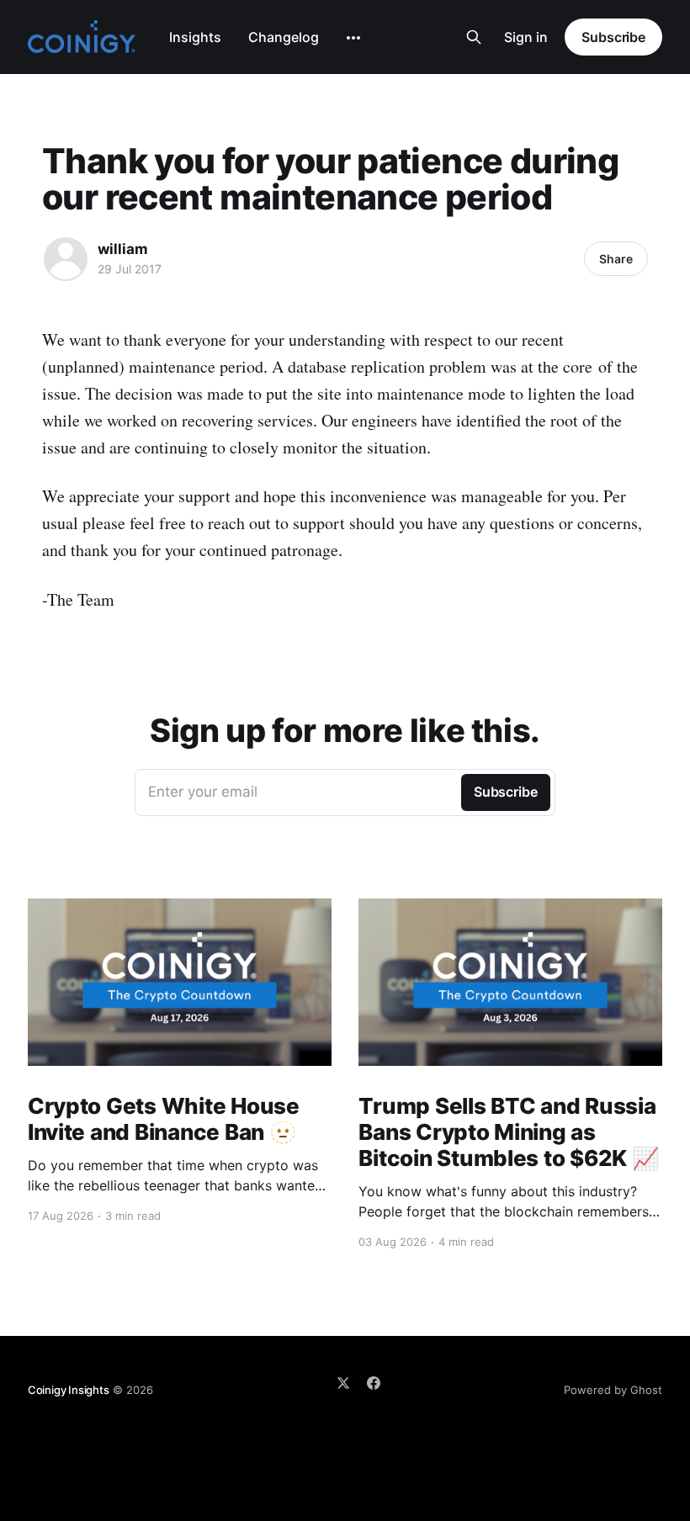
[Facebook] (373, 1383)
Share (616, 259)
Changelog (283, 37)
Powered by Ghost (613, 1389)
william (123, 249)
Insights (195, 37)
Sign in (526, 37)
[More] (353, 37)
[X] (343, 1383)
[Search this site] (473, 37)
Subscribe (613, 37)
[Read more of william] (65, 259)
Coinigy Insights (68, 1389)
